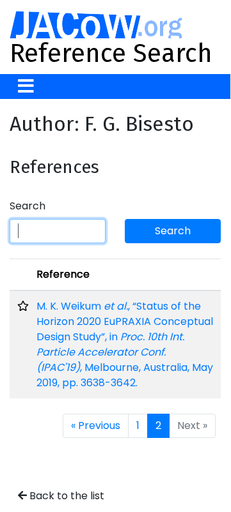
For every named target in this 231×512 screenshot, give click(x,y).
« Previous (95, 425)
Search (27, 206)
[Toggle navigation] (26, 86)
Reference (63, 274)
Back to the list (65, 495)
